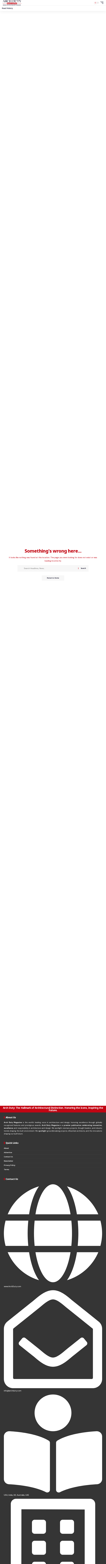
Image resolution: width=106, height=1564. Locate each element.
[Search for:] (50, 568)
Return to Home (53, 578)
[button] (101, 3)
